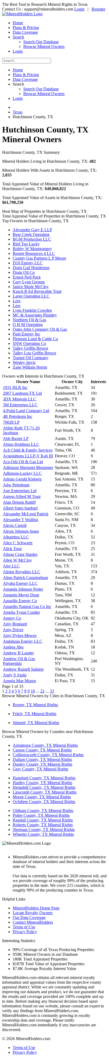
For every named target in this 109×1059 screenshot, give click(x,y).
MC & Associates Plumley (35, 315)
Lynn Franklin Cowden (32, 310)
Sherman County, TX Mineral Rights (44, 829)
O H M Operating (28, 324)
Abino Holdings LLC (21, 444)
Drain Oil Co (24, 272)
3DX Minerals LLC (19, 399)
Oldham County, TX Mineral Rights (43, 810)
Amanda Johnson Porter (23, 589)
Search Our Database (41, 41)
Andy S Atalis (14, 675)
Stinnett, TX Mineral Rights (36, 722)
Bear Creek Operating (31, 234)
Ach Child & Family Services (27, 450)
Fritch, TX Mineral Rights (34, 713)
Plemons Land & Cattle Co (35, 338)
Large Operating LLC (31, 296)
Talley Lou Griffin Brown (34, 353)
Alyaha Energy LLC (20, 583)
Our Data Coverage (29, 917)
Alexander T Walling (20, 519)
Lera (16, 301)
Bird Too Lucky (26, 244)
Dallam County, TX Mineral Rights (42, 759)
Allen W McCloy (17, 560)
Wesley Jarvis (24, 362)
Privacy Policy (25, 931)
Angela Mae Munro (19, 681)
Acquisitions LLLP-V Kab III (28, 456)
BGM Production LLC (32, 239)
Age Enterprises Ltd (20, 490)
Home (18, 23)
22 (42, 691)
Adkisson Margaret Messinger (28, 467)
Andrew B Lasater (18, 653)
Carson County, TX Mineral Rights (42, 750)
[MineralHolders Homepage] (22, 14)
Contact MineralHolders (33, 922)
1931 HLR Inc (15, 387)
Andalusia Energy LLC (22, 641)
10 (33, 691)
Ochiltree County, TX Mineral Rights (44, 801)
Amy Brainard (15, 624)
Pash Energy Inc (26, 334)
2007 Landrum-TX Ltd (22, 393)
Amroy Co (12, 618)
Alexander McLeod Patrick (25, 514)
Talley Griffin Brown (30, 348)
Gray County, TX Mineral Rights (40, 769)
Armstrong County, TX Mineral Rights (45, 745)
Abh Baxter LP (16, 438)
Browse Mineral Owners (44, 46)
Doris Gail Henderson (31, 267)
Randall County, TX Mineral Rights (43, 820)
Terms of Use (24, 927)
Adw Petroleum (16, 485)
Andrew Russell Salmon (23, 669)
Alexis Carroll (14, 525)
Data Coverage (25, 32)
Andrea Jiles (13, 647)
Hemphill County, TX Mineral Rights (44, 787)
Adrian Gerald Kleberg (22, 479)
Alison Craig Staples (20, 554)
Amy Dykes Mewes (20, 635)
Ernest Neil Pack (27, 277)
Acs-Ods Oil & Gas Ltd (23, 461)
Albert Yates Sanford (20, 508)
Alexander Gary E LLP (32, 229)
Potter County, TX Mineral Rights (41, 815)
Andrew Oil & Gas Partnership (19, 661)
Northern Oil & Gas (29, 320)
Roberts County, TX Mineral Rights (43, 825)
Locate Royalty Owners (33, 912)
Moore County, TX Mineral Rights (42, 797)
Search (18, 37)
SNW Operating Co (29, 343)
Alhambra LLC (16, 537)
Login (79, 9)
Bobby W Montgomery (32, 248)
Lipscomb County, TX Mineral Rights (44, 792)
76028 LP (11, 422)
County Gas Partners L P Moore (39, 258)
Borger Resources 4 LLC (34, 253)
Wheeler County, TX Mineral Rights (43, 834)
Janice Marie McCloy (31, 286)
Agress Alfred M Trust (21, 496)
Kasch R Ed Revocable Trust (37, 291)
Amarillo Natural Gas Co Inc (27, 606)
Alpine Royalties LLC (21, 572)
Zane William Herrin (30, 367)
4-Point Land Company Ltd (26, 410)
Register (98, 9)
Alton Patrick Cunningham (25, 577)
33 (52, 691)
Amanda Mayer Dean (21, 595)
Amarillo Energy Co (20, 600)
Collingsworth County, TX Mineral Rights (48, 755)
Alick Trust (12, 548)
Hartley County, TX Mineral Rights (42, 782)
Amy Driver (13, 629)
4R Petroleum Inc (17, 416)
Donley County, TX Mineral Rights (42, 764)
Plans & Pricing (26, 27)
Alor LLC (11, 566)
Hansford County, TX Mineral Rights (44, 778)
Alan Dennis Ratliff (19, 502)
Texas (17, 112)
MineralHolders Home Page (36, 908)
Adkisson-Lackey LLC (22, 473)
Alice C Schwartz (18, 543)
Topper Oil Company (30, 357)
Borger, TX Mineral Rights (35, 704)
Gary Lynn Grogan (29, 282)
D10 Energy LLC (28, 263)
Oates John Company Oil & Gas (40, 329)
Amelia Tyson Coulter (21, 612)
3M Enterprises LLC (20, 405)
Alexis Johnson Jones (21, 531)
